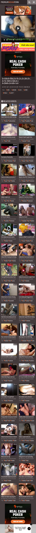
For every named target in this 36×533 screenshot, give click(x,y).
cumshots (10, 440)
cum (32, 120)
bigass (24, 180)
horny (24, 160)
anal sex (11, 360)
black (24, 460)
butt (27, 460)
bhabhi (31, 160)
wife (9, 141)
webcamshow (12, 120)
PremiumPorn (10, 2)
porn (6, 180)
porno (27, 300)
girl (9, 420)
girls (11, 340)
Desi (20, 90)
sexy (6, 141)
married (24, 141)
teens (15, 440)
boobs (12, 200)
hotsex (29, 340)
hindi (26, 90)
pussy (24, 240)
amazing (24, 340)
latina (6, 400)
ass (32, 240)
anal (24, 120)
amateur (27, 280)
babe (24, 320)
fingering (11, 400)
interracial (30, 200)
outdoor (32, 360)
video (10, 480)
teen (10, 280)
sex (9, 180)
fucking (13, 180)
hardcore (10, 160)
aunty (12, 93)
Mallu (5, 93)
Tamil (29, 141)
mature (13, 420)
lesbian (6, 340)
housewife (11, 300)
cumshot (28, 120)
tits (8, 200)
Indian (14, 90)
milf (9, 90)
